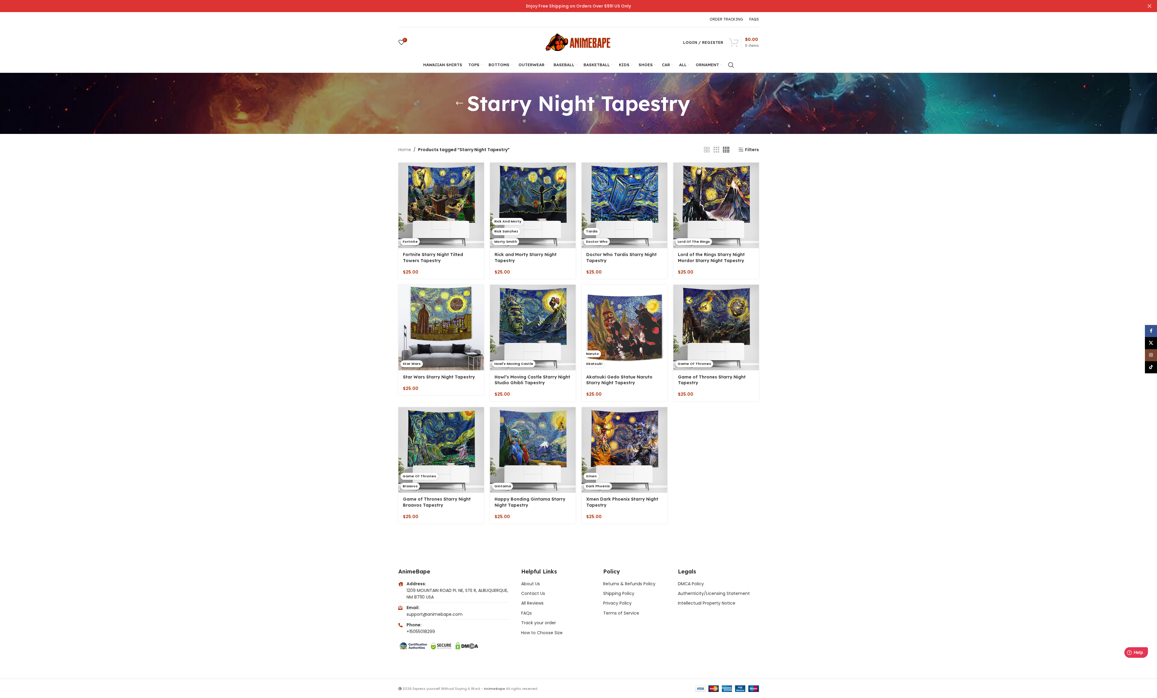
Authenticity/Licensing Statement (714, 593)
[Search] (731, 65)
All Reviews (532, 603)
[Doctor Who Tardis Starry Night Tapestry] (624, 205)
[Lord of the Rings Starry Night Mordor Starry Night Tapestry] (716, 205)
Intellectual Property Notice (706, 603)
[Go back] (459, 103)
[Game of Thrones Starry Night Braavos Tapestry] (441, 450)
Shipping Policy (618, 593)
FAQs (526, 613)
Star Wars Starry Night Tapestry (439, 377)
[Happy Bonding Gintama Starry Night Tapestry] (533, 450)
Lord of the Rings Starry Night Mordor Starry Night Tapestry (711, 257)
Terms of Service (621, 613)
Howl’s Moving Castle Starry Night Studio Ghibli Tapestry (532, 380)
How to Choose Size (542, 633)
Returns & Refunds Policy (630, 584)
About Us (530, 584)
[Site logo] (578, 42)
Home (404, 150)
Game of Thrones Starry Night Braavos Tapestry (437, 502)
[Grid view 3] (716, 150)
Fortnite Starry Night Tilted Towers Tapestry (433, 257)
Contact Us (533, 593)
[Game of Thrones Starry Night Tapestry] (716, 327)
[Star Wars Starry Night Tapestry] (441, 327)
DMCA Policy (691, 584)
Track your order (538, 623)
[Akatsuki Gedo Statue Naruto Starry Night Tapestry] (624, 327)
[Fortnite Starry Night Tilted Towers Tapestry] (441, 205)
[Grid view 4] (726, 150)
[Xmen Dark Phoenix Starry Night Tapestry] (624, 450)
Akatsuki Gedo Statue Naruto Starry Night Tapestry (619, 380)
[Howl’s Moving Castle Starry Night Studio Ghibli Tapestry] (533, 327)
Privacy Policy (617, 603)
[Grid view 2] (707, 150)
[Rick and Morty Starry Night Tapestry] (533, 205)
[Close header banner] (1149, 6)
